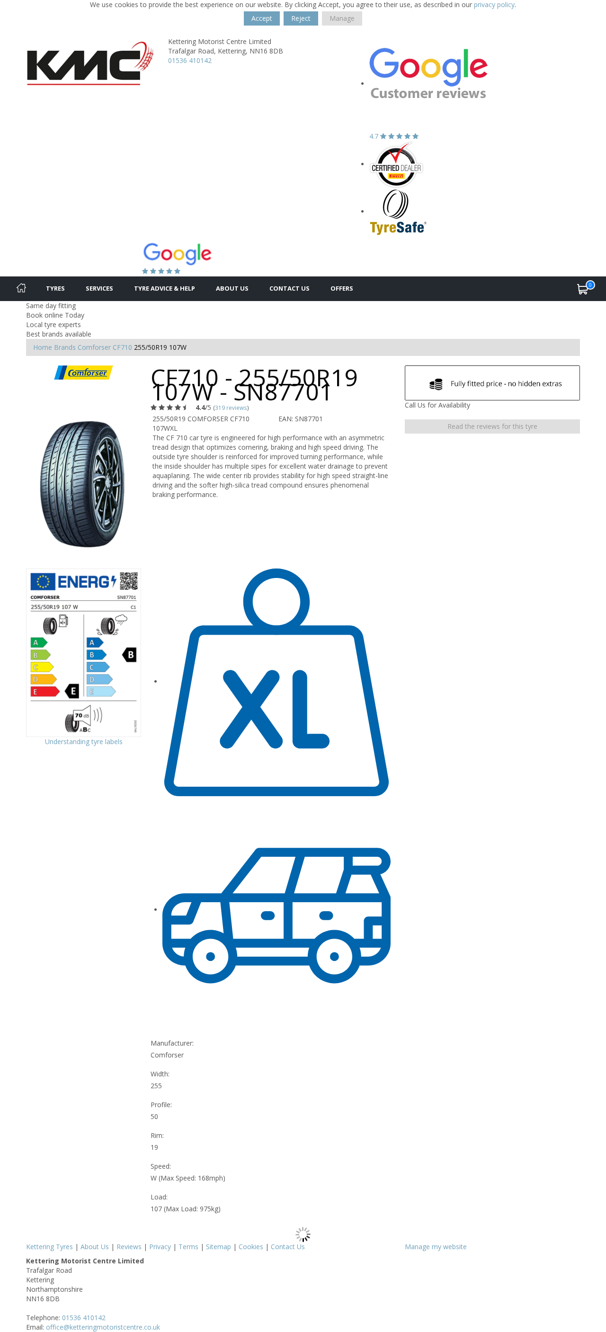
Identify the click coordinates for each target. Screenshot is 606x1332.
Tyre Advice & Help (164, 288)
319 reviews (231, 407)
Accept (261, 18)
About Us (232, 288)
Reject (301, 18)
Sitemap (218, 1246)
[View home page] (90, 60)
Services (99, 288)
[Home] (21, 288)
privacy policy (494, 4)
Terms (188, 1246)
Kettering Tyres (49, 1246)
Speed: (161, 1166)
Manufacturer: (172, 1043)
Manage (342, 18)
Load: (159, 1196)
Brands (65, 347)
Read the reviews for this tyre (492, 426)
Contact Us (289, 288)
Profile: (161, 1104)
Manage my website (436, 1246)
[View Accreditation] (396, 164)
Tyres (55, 288)
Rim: (157, 1135)
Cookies (251, 1246)
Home (42, 347)
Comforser (94, 347)
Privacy (160, 1246)
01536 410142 (190, 60)
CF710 (122, 347)
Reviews (129, 1246)
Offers (341, 288)
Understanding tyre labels (84, 741)
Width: (160, 1073)
